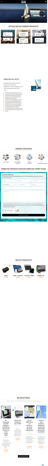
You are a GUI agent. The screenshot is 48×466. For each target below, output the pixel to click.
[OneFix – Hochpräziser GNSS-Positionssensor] (6, 269)
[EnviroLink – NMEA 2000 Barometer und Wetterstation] (29, 269)
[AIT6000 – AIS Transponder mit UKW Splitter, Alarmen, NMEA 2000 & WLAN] (40, 269)
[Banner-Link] (8, 33)
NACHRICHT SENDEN (23, 215)
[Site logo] (23, 1)
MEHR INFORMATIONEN (23, 456)
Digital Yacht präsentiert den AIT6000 (17, 422)
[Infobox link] (6, 158)
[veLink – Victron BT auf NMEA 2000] (17, 269)
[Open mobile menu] (1, 2)
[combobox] (9, 184)
